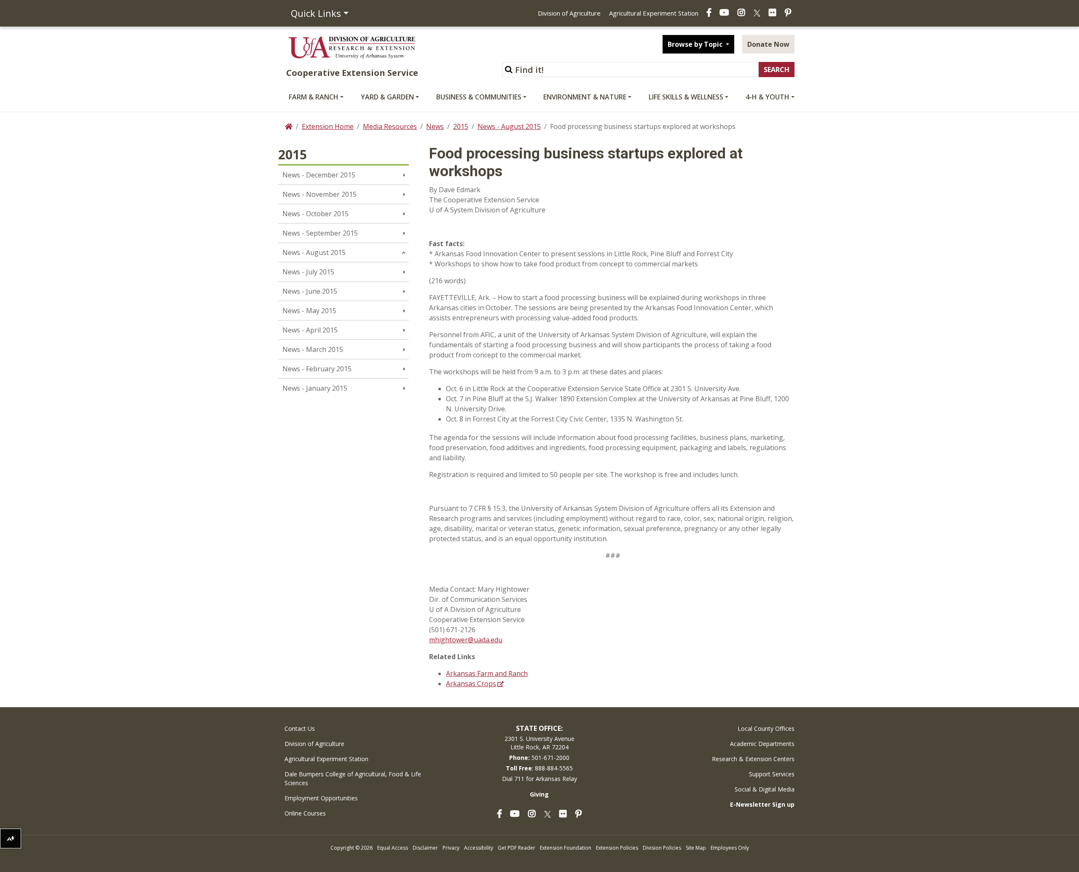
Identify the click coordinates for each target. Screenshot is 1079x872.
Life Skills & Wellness (686, 97)
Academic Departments (762, 744)
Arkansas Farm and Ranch (487, 673)
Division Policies (662, 847)
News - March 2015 (312, 349)
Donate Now (768, 44)
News (435, 126)
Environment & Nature (584, 97)
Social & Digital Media (764, 789)
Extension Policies (617, 847)
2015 (460, 126)
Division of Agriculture (569, 13)
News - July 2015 (308, 271)
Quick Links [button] (316, 13)
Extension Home (328, 126)
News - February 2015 (317, 368)
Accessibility (478, 847)
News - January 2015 (314, 388)
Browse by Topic (696, 44)
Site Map (696, 847)
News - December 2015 (318, 175)
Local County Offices (766, 728)
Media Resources (390, 126)
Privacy (451, 847)
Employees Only (730, 847)
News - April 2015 (310, 330)
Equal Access (392, 847)
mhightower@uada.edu (465, 639)
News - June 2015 (309, 291)
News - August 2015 (509, 126)
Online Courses (305, 813)
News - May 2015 (309, 310)
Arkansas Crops (471, 683)
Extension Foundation (565, 847)
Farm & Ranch (313, 97)
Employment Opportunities (321, 798)
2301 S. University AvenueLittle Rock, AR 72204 (539, 743)
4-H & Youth (767, 97)
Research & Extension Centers (753, 759)
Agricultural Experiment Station (653, 13)
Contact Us (300, 728)
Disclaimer (425, 847)
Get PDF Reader (516, 847)
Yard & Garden (387, 97)
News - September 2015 (320, 233)
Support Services (771, 774)
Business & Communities (478, 97)
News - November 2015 (319, 194)
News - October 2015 (315, 213)
